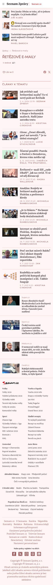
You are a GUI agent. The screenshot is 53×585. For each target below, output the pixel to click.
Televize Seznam (36, 534)
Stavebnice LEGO (12, 505)
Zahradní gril (21, 495)
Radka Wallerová (32, 180)
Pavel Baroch (19, 43)
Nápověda (42, 521)
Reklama (28, 524)
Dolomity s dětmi (9, 466)
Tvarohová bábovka (36, 431)
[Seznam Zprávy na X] (20, 554)
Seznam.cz (36, 4)
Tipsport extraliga (9, 427)
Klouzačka (20, 491)
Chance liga (7, 420)
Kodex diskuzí (35, 537)
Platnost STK (33, 466)
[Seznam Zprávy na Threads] (33, 554)
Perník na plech (34, 438)
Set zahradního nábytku (36, 491)
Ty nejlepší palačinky (37, 420)
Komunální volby (9, 410)
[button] (5, 14)
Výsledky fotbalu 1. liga (11, 423)
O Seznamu (21, 521)
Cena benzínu (34, 477)
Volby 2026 (6, 392)
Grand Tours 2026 (35, 410)
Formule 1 (6, 434)
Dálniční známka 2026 (37, 451)
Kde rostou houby (19, 477)
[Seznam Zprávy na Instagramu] (27, 554)
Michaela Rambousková (34, 202)
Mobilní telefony (37, 502)
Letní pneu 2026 (35, 447)
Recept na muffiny (36, 423)
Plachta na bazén (30, 488)
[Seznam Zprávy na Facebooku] (14, 554)
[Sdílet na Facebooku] (44, 72)
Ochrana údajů (41, 524)
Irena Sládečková (22, 29)
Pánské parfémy (26, 513)
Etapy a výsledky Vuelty (38, 395)
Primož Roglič (33, 407)
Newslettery (17, 540)
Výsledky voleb (8, 399)
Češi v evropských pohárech (25, 481)
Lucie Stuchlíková (31, 143)
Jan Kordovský (30, 264)
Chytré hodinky (36, 509)
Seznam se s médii (18, 537)
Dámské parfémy (28, 505)
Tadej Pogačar (34, 403)
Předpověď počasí (39, 474)
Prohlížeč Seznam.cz (17, 534)
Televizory (24, 509)
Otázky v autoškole (36, 462)
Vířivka (32, 495)
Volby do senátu (9, 407)
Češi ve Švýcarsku (9, 458)
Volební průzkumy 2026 (12, 395)
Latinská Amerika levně (12, 462)
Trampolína (44, 488)
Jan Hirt (31, 399)
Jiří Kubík (17, 18)
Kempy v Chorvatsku (11, 447)
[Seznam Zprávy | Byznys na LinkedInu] (39, 554)
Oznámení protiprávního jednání (25, 531)
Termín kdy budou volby (12, 403)
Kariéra (32, 521)
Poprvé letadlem (9, 451)
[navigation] (3, 4)
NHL (4, 438)
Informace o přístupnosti (26, 527)
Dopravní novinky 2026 (37, 455)
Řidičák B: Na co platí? (37, 458)
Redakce (18, 524)
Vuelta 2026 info (35, 392)
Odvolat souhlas (32, 540)
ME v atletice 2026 (10, 431)
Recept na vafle (34, 434)
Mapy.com (25, 474)
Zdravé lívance (34, 427)
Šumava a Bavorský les (11, 455)
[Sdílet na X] (49, 72)
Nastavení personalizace (26, 543)
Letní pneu (41, 505)
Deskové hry (13, 509)
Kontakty (7, 524)
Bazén (18, 488)
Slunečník (10, 491)
